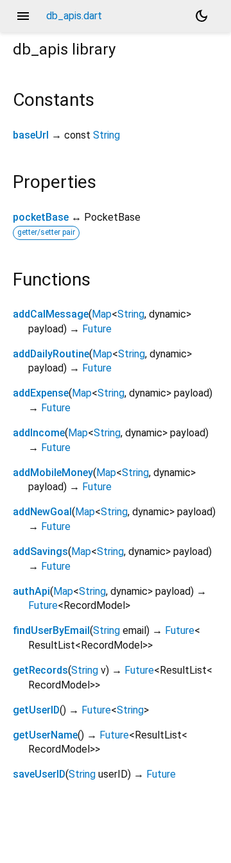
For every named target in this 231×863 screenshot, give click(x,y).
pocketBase (41, 217)
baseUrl (31, 135)
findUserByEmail (51, 630)
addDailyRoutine (51, 354)
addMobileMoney (53, 472)
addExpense (41, 393)
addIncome (39, 433)
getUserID (36, 710)
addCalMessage (51, 314)
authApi (31, 591)
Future (97, 329)
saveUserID (39, 774)
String (106, 135)
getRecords (40, 670)
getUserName (45, 735)
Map (102, 314)
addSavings (40, 551)
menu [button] (23, 16)
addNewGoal (42, 512)
